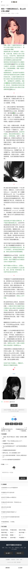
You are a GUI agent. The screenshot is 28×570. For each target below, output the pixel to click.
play (14, 324)
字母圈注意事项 (14, 530)
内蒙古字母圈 (5, 535)
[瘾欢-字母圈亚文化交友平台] (14, 2)
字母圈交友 (13, 559)
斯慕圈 (12, 535)
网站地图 (19, 562)
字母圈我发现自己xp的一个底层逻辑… (21, 430)
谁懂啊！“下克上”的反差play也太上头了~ (12, 441)
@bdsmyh (12, 401)
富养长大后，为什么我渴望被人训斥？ (11, 452)
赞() (17, 13)
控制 (12, 64)
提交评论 (23, 478)
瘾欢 (13, 409)
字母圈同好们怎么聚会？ (8, 443)
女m (21, 535)
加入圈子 (8, 553)
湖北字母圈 (22, 532)
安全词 (13, 532)
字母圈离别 (22, 537)
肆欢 (21, 559)
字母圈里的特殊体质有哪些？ (9, 450)
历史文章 (19, 553)
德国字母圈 (5, 537)
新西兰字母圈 (23, 530)
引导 (10, 89)
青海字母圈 (14, 537)
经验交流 (3, 5)
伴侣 (15, 257)
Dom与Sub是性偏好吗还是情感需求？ (11, 459)
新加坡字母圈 (5, 530)
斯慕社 (17, 559)
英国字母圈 (5, 532)
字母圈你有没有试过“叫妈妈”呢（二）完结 (6, 430)
